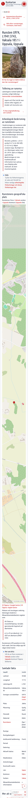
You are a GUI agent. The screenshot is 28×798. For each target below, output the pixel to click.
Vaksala (17, 200)
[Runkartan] (3, 4)
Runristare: (7, 722)
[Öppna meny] (25, 786)
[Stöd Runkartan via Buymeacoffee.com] (24, 4)
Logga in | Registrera (18, 794)
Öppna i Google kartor (12, 605)
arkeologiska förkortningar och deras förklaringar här (14, 185)
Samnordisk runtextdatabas (12, 96)
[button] (14, 402)
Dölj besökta (16, 792)
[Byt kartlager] (23, 404)
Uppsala (6, 202)
